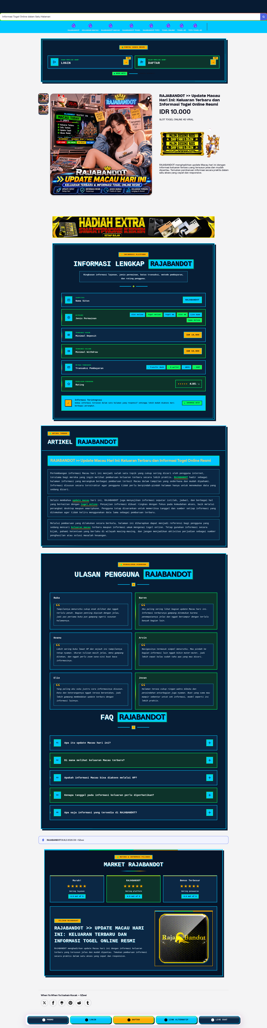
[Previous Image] (52, 145)
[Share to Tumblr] (87, 1002)
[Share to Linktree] (62, 1002)
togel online (89, 504)
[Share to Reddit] (79, 1002)
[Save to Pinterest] (70, 1002)
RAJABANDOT (181, 477)
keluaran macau (81, 527)
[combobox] (130, 16)
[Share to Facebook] (53, 1002)
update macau (80, 500)
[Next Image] (149, 145)
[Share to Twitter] (44, 1002)
